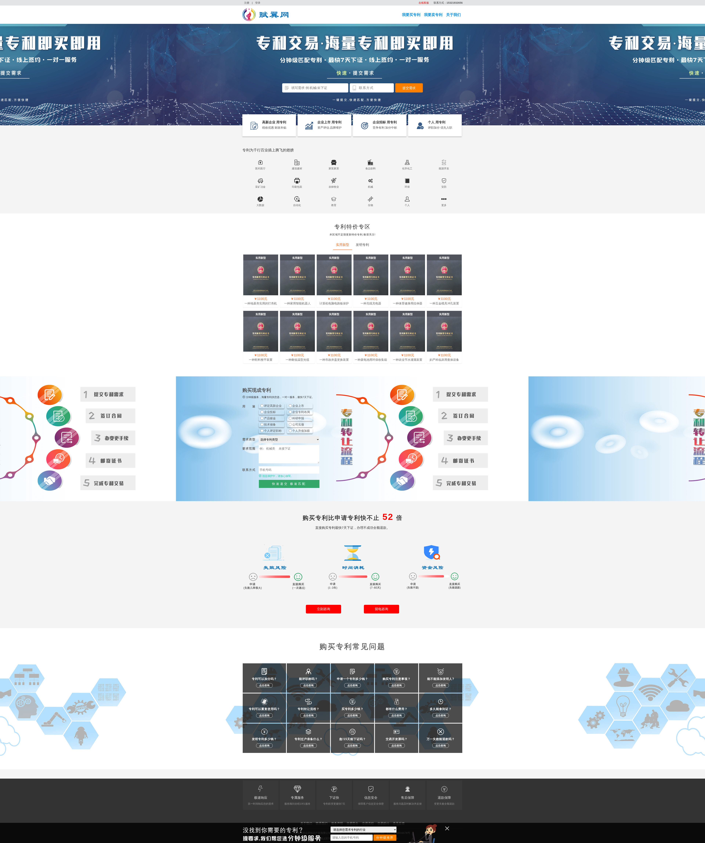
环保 (407, 186)
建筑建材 (297, 168)
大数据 (260, 205)
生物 (370, 205)
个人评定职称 (273, 430)
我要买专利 (411, 15)
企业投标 (270, 412)
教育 (333, 205)
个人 (407, 205)
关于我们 (453, 15)
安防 (443, 186)
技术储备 (270, 424)
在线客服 (424, 2)
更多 (443, 205)
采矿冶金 (260, 186)
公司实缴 (298, 424)
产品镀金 (270, 418)
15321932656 (454, 2)
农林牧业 (334, 186)
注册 (246, 2)
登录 (257, 2)
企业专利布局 (301, 412)
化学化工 (407, 168)
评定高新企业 (273, 405)
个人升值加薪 (301, 430)
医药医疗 (260, 168)
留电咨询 (381, 609)
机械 (370, 186)
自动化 (297, 205)
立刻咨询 (323, 609)
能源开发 (444, 168)
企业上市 (298, 405)
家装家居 (334, 168)
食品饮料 (370, 168)
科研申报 (298, 418)
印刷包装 (297, 186)
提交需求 (409, 88)
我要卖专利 (433, 15)
